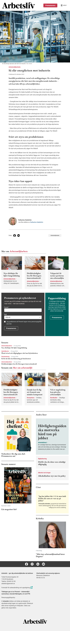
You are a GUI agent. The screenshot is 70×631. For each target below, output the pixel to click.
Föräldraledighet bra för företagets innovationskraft (19, 364)
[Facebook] (26, 564)
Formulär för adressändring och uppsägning (15, 587)
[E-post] (43, 564)
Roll (5, 314)
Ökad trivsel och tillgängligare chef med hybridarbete (19, 353)
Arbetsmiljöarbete (15, 67)
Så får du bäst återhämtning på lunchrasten (16, 359)
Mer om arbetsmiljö (22, 367)
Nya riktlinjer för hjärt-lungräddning (14, 348)
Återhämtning (5, 356)
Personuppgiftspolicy (8, 597)
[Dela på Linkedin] (18, 235)
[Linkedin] (37, 564)
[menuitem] (18, 5)
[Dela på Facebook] (14, 235)
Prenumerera (50, 5)
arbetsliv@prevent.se (8, 583)
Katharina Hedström (36, 222)
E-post (6, 307)
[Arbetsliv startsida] (35, 621)
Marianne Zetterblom (43, 575)
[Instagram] (32, 564)
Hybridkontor (5, 351)
